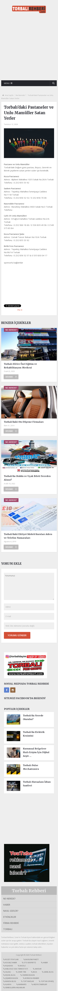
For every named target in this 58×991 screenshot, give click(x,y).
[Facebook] (6, 690)
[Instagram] (12, 690)
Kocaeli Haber (11, 962)
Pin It (19, 309)
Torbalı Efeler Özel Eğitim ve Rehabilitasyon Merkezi (20, 366)
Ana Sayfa (9, 95)
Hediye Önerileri (40, 984)
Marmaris (22, 984)
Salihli (8, 972)
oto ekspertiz (29, 962)
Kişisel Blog (10, 975)
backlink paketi (32, 959)
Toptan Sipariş (47, 981)
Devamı (9, 376)
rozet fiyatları (11, 959)
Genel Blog (48, 972)
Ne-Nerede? (20, 95)
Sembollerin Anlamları (15, 987)
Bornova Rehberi (31, 978)
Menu (7, 83)
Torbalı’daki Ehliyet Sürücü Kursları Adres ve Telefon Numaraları (28, 536)
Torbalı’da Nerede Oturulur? (33, 717)
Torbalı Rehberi (29, 890)
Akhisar (37, 969)
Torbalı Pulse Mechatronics (31, 767)
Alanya (8, 984)
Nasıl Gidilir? (10, 910)
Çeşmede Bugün (11, 978)
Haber (6, 904)
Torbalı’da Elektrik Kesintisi (34, 734)
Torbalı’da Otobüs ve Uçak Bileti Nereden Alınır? (27, 478)
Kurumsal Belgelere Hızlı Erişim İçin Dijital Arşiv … (36, 752)
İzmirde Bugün (28, 975)
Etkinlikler (9, 916)
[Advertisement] (29, 47)
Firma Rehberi (11, 923)
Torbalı (7, 929)
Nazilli (22, 966)
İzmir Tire (21, 972)
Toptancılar (28, 981)
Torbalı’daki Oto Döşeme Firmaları (24, 421)
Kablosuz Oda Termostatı (16, 969)
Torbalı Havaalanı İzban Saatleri (37, 783)
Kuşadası (9, 966)
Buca (35, 972)
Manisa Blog (10, 981)
